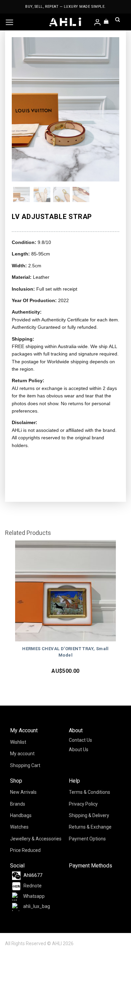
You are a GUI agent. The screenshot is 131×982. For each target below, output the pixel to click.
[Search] (117, 22)
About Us (78, 749)
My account (22, 753)
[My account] (97, 23)
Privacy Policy (83, 804)
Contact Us (80, 740)
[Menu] (9, 22)
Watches (19, 827)
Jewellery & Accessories (35, 838)
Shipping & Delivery (89, 815)
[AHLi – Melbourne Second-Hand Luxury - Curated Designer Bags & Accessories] (65, 22)
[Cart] (106, 22)
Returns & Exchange (90, 827)
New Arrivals (23, 792)
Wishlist (18, 742)
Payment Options (87, 838)
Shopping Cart (25, 765)
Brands (17, 804)
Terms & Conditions (89, 792)
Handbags (21, 815)
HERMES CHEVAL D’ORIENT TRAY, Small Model (65, 652)
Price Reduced (25, 850)
